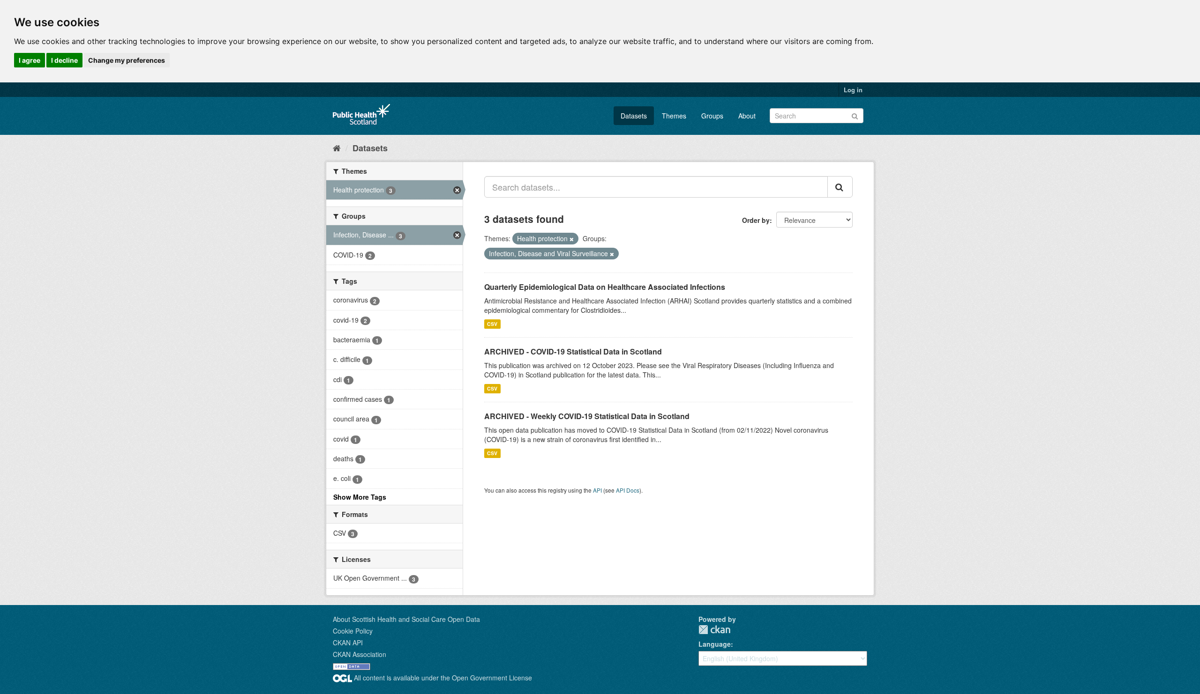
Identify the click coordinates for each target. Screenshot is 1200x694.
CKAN (714, 630)
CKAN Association (359, 654)
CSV (492, 323)
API (597, 490)
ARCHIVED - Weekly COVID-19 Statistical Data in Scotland (587, 416)
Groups (712, 115)
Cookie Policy (353, 630)
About (747, 115)
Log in (853, 89)
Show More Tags (359, 497)
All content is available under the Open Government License (442, 677)
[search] (840, 187)
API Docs (627, 490)
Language (714, 644)
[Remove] (572, 239)
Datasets (634, 115)
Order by (756, 220)
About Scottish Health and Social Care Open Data (406, 619)
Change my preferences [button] (126, 60)
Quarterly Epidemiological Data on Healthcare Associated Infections (604, 286)
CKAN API (348, 642)
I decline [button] (64, 60)
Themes (674, 115)
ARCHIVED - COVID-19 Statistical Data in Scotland (573, 351)
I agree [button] (29, 60)
